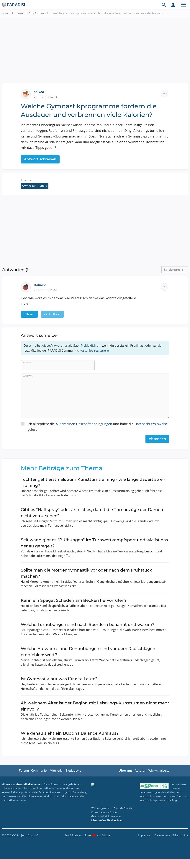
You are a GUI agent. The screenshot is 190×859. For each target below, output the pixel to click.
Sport (43, 185)
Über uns (125, 770)
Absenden (157, 439)
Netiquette (73, 770)
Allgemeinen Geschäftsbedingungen (84, 424)
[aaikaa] (27, 93)
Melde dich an (90, 345)
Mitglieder (57, 770)
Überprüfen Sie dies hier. (107, 820)
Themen (19, 13)
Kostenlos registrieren (95, 350)
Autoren (140, 770)
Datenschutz (162, 835)
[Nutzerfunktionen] (173, 4)
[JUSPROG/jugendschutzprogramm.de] (154, 786)
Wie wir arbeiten (159, 770)
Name (27, 362)
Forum (6, 13)
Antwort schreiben (40, 159)
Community (39, 770)
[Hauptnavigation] (183, 4)
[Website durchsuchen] (164, 4)
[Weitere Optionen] (164, 93)
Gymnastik (42, 13)
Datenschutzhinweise (151, 424)
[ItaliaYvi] (27, 287)
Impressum (145, 835)
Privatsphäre (180, 835)
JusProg (172, 800)
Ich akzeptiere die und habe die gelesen (97, 427)
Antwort (29, 376)
